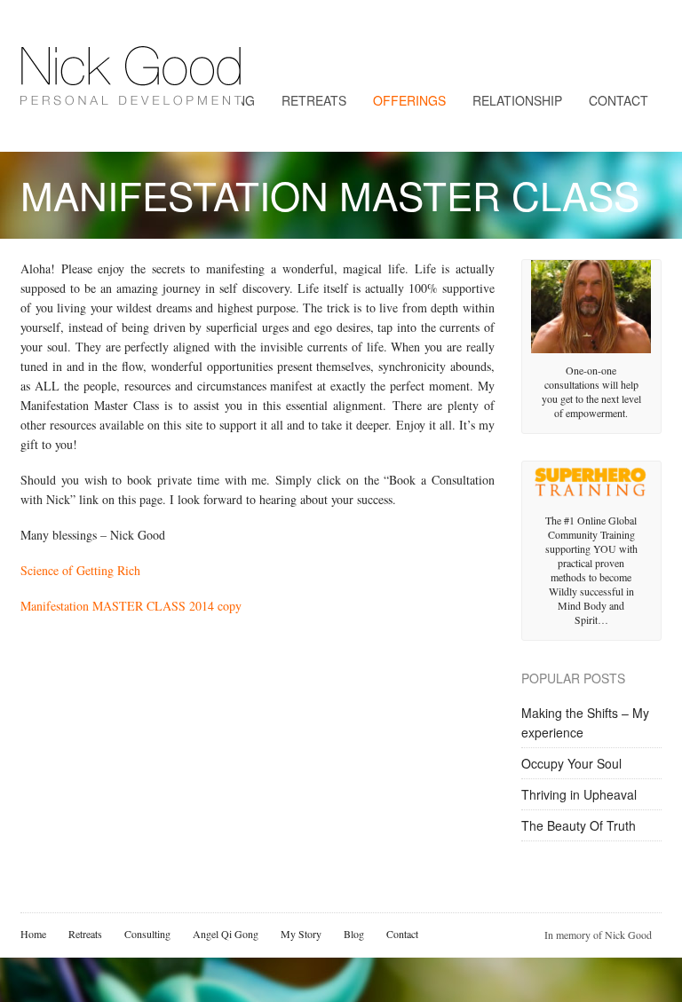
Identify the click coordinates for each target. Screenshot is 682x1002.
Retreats (314, 100)
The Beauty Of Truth (578, 825)
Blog (354, 934)
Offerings (409, 100)
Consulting (147, 934)
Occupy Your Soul (571, 763)
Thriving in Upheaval (579, 794)
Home (33, 934)
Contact (618, 100)
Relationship (517, 100)
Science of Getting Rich (80, 570)
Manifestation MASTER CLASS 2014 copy (131, 605)
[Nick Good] (131, 91)
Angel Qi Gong (225, 934)
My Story (301, 934)
